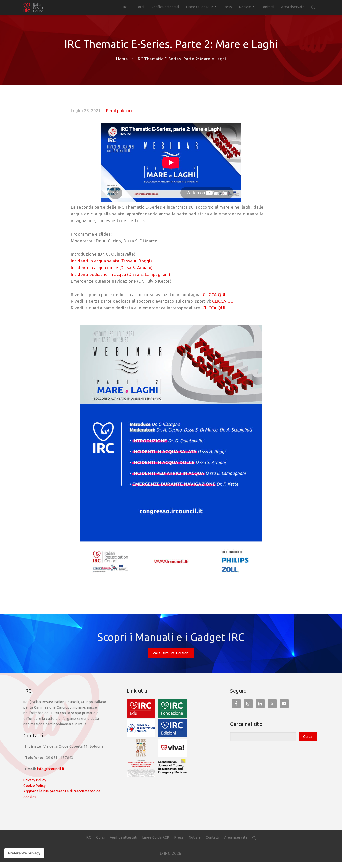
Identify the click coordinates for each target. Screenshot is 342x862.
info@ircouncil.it (51, 769)
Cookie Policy (34, 786)
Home (122, 58)
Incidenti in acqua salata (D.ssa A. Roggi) (111, 260)
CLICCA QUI (214, 294)
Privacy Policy (34, 780)
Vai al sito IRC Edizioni (171, 653)
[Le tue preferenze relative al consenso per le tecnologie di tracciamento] (24, 853)
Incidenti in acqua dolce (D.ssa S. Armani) (112, 267)
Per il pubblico (120, 110)
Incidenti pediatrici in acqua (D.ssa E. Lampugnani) (120, 274)
